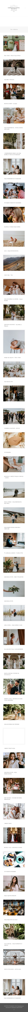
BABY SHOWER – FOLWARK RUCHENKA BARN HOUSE (13, 798)
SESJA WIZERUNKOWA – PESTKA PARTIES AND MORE (13, 128)
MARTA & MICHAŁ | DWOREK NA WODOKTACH (11, 674)
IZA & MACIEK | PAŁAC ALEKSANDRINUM (13, 649)
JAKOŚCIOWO (19, 1007)
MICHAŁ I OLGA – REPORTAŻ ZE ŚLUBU (13, 847)
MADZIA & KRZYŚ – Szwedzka (10, 104)
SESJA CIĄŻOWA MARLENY (10, 896)
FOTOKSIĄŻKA (7, 452)
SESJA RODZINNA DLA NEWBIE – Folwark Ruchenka (13, 299)
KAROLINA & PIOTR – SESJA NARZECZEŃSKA (10, 773)
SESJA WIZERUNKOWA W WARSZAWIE (12, 179)
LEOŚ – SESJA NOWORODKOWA (11, 251)
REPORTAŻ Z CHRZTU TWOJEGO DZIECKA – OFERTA (13, 477)
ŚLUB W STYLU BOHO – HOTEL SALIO (12, 969)
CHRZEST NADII (7, 823)
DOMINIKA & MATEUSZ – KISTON (12, 428)
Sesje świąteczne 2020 (8, 382)
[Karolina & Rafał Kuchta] (14, 8)
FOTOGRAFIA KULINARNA (10, 871)
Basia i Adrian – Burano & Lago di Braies (12, 55)
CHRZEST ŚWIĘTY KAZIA (9, 748)
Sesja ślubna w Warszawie (9, 80)
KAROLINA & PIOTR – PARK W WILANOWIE (13, 577)
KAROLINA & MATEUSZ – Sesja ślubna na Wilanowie (13, 325)
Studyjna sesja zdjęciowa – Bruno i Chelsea (12, 357)
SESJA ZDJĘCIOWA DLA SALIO (10, 920)
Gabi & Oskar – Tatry (8, 275)
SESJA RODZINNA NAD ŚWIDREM (11, 724)
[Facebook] (14, 1010)
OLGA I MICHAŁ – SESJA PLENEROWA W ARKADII (13, 944)
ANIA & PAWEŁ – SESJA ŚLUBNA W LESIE (13, 625)
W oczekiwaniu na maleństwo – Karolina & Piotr (13, 553)
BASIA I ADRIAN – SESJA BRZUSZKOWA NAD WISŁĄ (13, 502)
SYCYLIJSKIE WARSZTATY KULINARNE (12, 203)
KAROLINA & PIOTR (8, 601)
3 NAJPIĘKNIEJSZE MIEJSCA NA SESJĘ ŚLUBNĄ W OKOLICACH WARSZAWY (12, 154)
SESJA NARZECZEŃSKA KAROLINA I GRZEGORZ (12, 528)
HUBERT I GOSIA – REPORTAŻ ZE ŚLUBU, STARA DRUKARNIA (13, 699)
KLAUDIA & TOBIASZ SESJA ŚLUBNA (12, 227)
